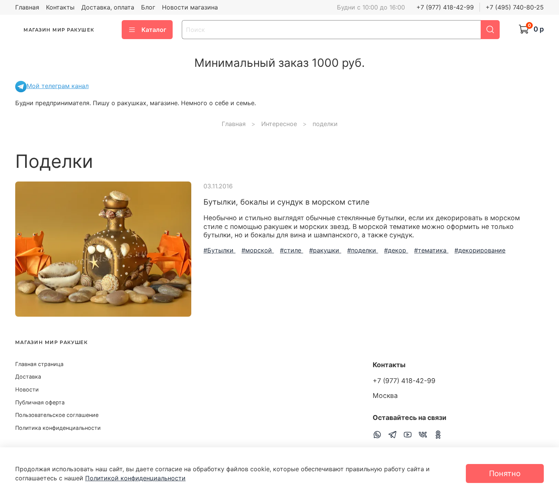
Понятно (505, 473)
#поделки (362, 250)
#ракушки (325, 250)
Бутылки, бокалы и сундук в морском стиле (286, 202)
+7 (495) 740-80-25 (515, 7)
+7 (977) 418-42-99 (445, 7)
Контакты (60, 7)
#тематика (431, 250)
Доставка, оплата (107, 7)
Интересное (279, 124)
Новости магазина (190, 7)
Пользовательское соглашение (56, 415)
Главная (27, 7)
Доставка (28, 376)
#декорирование (479, 250)
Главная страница (39, 364)
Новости (27, 389)
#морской (257, 250)
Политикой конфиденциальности (135, 478)
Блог (148, 7)
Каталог (153, 29)
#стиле (291, 250)
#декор (396, 250)
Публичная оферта (40, 402)
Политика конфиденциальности (58, 428)
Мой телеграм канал (58, 86)
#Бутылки (219, 250)
